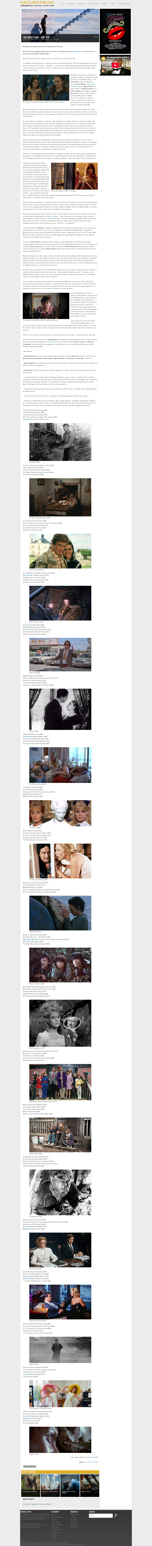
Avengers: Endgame (52, 216)
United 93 (26, 627)
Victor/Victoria (27, 736)
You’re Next (32, 190)
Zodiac (25, 1418)
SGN (96, 1457)
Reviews (71, 4)
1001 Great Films (30, 1466)
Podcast (54, 1537)
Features (105, 4)
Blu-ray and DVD (92, 4)
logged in (35, 1504)
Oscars (113, 4)
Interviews (80, 4)
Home (63, 4)
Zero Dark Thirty (28, 1416)
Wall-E (25, 796)
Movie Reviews (57, 1530)
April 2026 (73, 1524)
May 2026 (73, 1522)
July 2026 (73, 1517)
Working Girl (27, 1229)
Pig (95, 88)
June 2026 (73, 1519)
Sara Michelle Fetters (32, 39)
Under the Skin (28, 575)
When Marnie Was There (52, 342)
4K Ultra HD (56, 1515)
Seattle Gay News (75, 51)
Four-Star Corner (124, 4)
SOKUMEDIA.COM (78, 1544)
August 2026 (74, 1514)
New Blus (55, 1532)
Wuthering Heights (29, 1278)
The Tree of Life (28, 419)
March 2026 (74, 1527)
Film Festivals (56, 1522)
